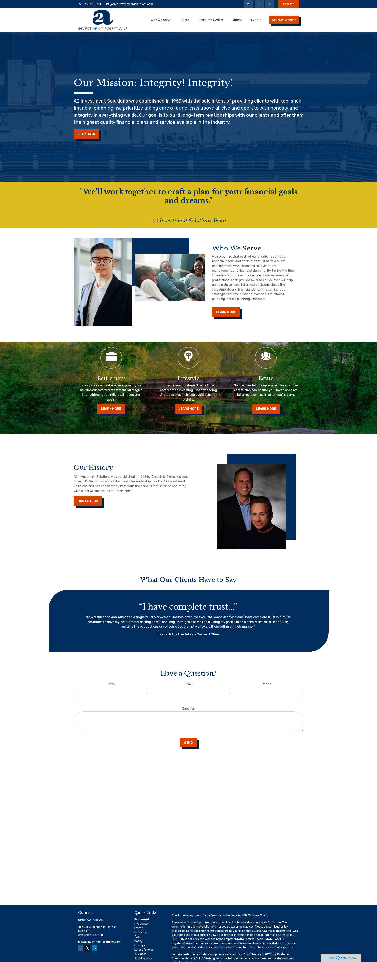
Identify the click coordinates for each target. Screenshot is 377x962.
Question (188, 708)
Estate (138, 928)
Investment (141, 923)
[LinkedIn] (259, 4)
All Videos (140, 954)
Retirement (141, 919)
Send (188, 743)
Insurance (140, 932)
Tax (136, 936)
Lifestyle (140, 945)
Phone (266, 684)
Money (138, 941)
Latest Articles (143, 949)
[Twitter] (248, 4)
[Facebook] (269, 4)
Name (110, 684)
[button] (161, 19)
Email (188, 684)
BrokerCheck (260, 915)
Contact (288, 4)
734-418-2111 (92, 4)
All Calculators (143, 958)
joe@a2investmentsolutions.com (132, 4)
